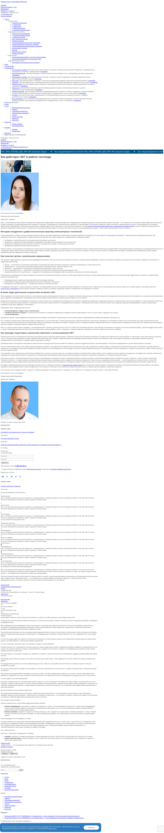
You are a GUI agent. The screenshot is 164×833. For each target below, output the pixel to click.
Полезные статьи (10, 786)
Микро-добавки (17, 124)
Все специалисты (18, 99)
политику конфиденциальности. (60, 469)
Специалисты (9, 68)
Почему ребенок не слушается (11, 486)
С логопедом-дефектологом (21, 30)
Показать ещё (5, 743)
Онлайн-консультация (19, 23)
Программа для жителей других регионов (25, 62)
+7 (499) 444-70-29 (6, 14)
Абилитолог (16, 88)
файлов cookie (52, 828)
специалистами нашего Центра (72, 365)
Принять (91, 827)
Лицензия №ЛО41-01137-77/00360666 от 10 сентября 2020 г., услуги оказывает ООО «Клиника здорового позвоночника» (44, 818)
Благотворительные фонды (21, 108)
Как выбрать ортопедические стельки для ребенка (17, 432)
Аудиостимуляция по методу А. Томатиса (25, 44)
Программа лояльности (20, 111)
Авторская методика (11, 102)
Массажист (15, 81)
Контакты (8, 133)
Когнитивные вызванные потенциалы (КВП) (26, 59)
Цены (6, 64)
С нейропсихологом (18, 28)
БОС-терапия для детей (20, 39)
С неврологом (16, 26)
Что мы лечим (9, 66)
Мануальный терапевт (19, 77)
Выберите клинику (7, 747)
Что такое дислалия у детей (10, 438)
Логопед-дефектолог (18, 73)
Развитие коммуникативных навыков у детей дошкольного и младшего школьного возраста (31, 445)
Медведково (16, 131)
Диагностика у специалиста (10, 288)
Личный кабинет (6, 16)
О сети (7, 106)
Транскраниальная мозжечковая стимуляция (27, 46)
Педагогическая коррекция (21, 34)
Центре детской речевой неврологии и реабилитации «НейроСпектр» (111, 226)
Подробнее (44, 71)
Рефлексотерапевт (18, 91)
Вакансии (15, 118)
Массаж (14, 50)
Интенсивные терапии (19, 48)
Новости (15, 109)
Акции (7, 104)
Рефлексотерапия (18, 41)
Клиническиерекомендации (5, 586)
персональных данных (33, 469)
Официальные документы (20, 113)
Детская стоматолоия (12, 790)
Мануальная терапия (19, 52)
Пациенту (8, 122)
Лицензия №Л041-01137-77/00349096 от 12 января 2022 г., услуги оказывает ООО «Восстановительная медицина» (42, 816)
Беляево (15, 129)
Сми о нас (15, 120)
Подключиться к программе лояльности (14, 2)
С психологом (16, 25)
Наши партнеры (17, 117)
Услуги (7, 19)
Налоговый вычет (18, 126)
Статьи (14, 115)
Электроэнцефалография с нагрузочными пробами (29, 57)
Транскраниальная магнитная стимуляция (26, 43)
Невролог (15, 82)
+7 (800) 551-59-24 (20, 466)
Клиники (7, 127)
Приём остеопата (18, 53)
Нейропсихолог (17, 84)
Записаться (4, 594)
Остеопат (15, 95)
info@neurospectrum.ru (20, 147)
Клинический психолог (19, 70)
